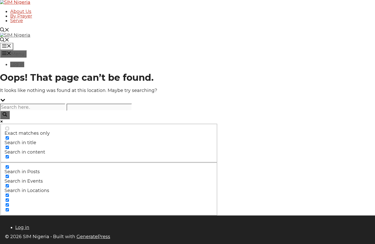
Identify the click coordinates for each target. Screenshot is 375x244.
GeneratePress (93, 236)
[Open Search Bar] (4, 30)
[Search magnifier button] (5, 115)
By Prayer (21, 16)
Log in (17, 64)
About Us (20, 11)
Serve (16, 20)
